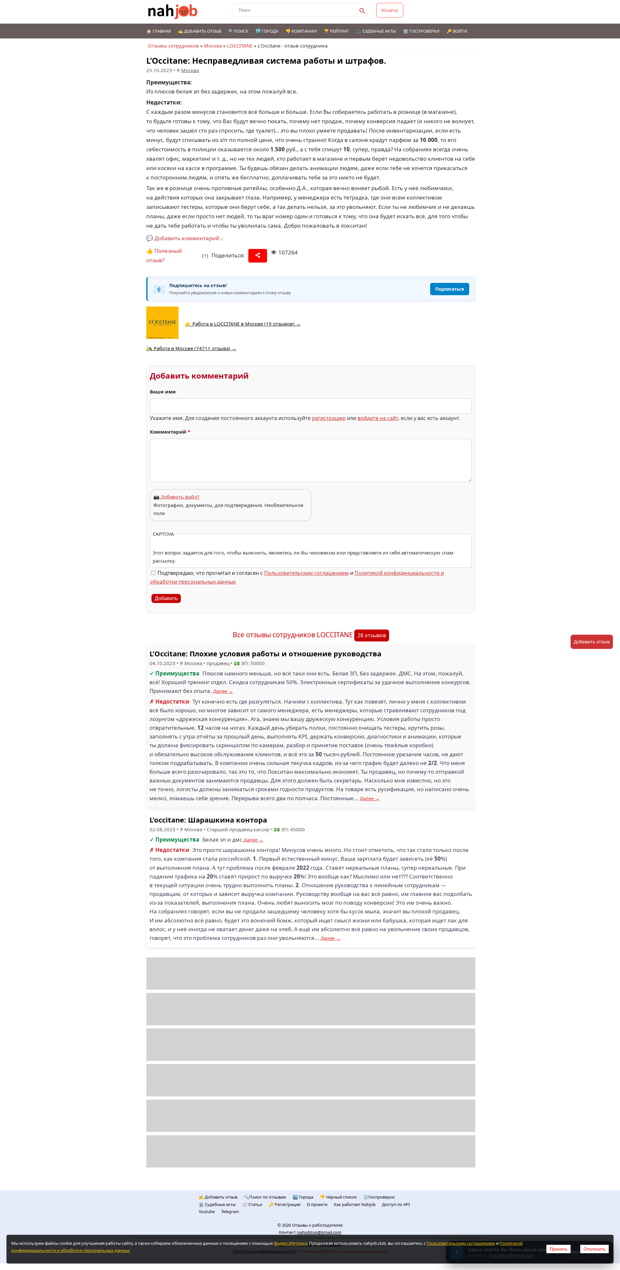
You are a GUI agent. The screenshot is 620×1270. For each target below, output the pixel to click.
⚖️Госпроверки (379, 1197)
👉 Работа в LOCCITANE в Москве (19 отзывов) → (243, 323)
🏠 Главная (158, 31)
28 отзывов (371, 635)
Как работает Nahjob (355, 1204)
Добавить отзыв (592, 642)
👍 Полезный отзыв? (164, 255)
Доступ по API (396, 1204)
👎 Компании (301, 31)
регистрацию (329, 418)
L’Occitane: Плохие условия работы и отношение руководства (265, 653)
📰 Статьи (252, 1204)
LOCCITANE (240, 45)
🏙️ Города (266, 31)
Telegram (230, 1211)
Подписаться (449, 289)
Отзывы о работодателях (317, 1225)
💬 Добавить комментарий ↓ (184, 238)
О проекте (317, 1204)
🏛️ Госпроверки (421, 31)
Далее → (223, 691)
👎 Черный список (338, 1197)
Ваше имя (163, 391)
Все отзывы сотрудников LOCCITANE (293, 634)
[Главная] (173, 11)
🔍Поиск (238, 31)
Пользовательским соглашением (306, 572)
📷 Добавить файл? (176, 496)
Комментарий (170, 431)
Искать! (389, 10)
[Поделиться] (257, 256)
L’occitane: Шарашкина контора (208, 819)
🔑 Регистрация (284, 1204)
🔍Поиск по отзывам (265, 1197)
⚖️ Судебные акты (376, 31)
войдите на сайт (377, 418)
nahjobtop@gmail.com (319, 1232)
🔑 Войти (457, 31)
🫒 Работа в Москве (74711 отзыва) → (191, 348)
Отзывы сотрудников (173, 45)
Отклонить (594, 1249)
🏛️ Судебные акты (217, 1204)
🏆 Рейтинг (336, 31)
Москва (213, 45)
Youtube (207, 1211)
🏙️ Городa (303, 1197)
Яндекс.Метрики (290, 1243)
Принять (558, 1249)
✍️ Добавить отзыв (199, 31)
